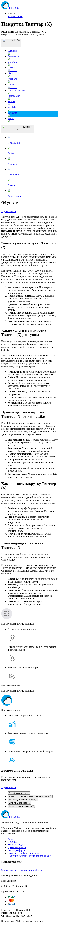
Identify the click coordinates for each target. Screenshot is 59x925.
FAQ (20, 16)
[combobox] (11, 43)
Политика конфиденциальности (25, 853)
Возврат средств (16, 844)
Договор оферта (16, 850)
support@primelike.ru (31, 870)
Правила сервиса (17, 847)
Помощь (12, 841)
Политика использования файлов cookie (29, 855)
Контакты (13, 16)
